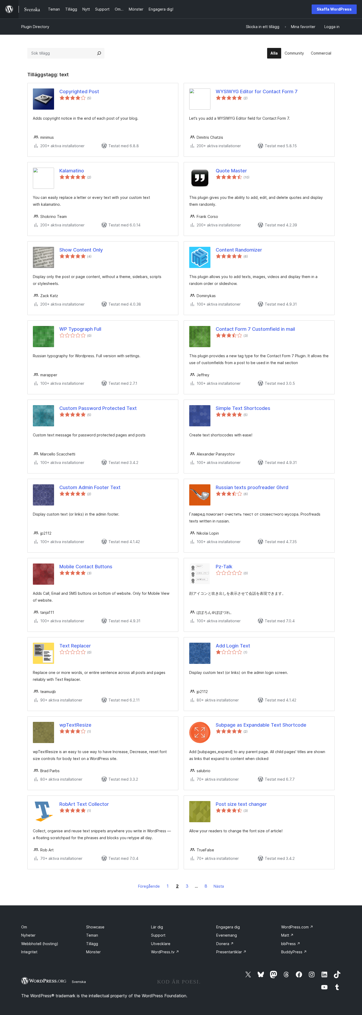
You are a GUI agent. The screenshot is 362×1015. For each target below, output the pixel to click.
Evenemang (226, 935)
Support (158, 935)
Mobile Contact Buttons (85, 566)
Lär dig (157, 927)
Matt (287, 935)
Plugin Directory (35, 26)
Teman (92, 935)
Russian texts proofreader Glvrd (252, 487)
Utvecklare (160, 943)
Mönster (93, 952)
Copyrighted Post (79, 91)
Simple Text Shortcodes (243, 408)
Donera (225, 943)
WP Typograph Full (80, 329)
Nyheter (28, 935)
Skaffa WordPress (334, 9)
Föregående (149, 886)
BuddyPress (294, 952)
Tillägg (92, 943)
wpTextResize (75, 725)
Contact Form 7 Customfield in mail (255, 329)
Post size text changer (241, 804)
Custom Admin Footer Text (90, 487)
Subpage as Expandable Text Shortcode (261, 725)
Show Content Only (81, 250)
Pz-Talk (224, 566)
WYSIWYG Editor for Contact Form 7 (257, 91)
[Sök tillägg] (99, 53)
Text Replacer (75, 646)
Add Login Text (233, 646)
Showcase (95, 927)
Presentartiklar (231, 952)
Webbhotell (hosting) (39, 943)
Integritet (29, 952)
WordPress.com (297, 927)
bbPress (290, 943)
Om (24, 927)
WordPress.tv (165, 952)
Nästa (219, 886)
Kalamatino (71, 170)
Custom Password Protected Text (98, 408)
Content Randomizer (239, 250)
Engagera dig (228, 927)
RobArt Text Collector (84, 804)
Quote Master (231, 170)
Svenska (79, 982)
